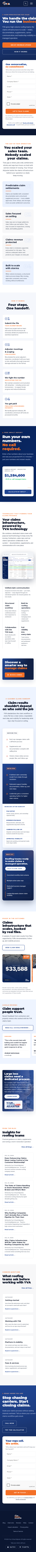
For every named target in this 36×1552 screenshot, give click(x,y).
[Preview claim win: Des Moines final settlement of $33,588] (16, 968)
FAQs (24, 1523)
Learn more (12, 1096)
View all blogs (27, 1147)
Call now (9, 1423)
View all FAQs (28, 1288)
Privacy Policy (28, 1497)
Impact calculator (13, 1527)
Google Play (25, 1547)
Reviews (18, 1523)
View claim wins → (13, 947)
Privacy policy (9, 118)
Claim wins (11, 1523)
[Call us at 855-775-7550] (26, 3)
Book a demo (16, 675)
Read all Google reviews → (17, 1028)
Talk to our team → (15, 868)
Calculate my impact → (18, 492)
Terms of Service (21, 1499)
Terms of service (18, 1531)
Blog (4, 1523)
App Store (12, 1547)
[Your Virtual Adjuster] (6, 3)
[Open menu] (31, 3)
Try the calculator (14, 1430)
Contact (30, 1523)
